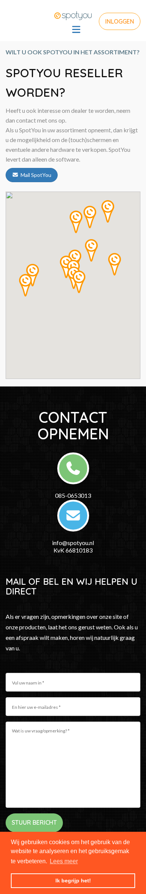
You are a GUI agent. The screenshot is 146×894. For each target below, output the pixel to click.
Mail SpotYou (36, 175)
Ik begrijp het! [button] (73, 881)
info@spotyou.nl (73, 542)
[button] (89, 217)
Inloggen (119, 21)
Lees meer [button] (64, 861)
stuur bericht (34, 822)
